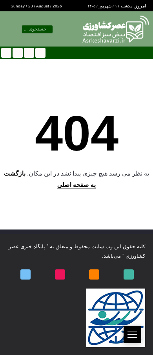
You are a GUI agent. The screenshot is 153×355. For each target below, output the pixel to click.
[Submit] (24, 29)
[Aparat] (17, 53)
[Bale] (40, 53)
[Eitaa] (28, 53)
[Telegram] (5, 53)
